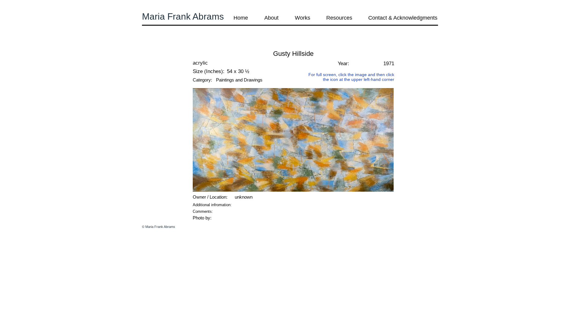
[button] (158, 45)
